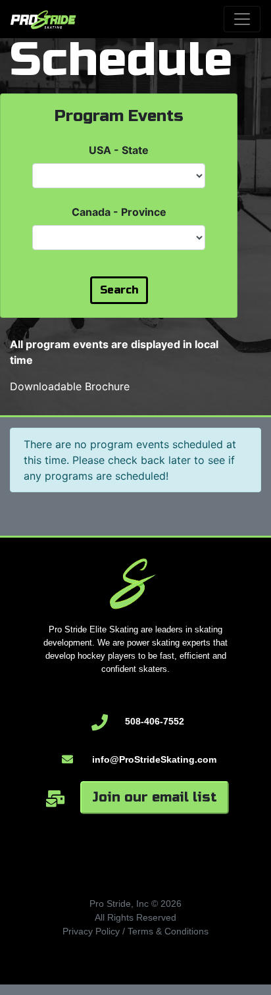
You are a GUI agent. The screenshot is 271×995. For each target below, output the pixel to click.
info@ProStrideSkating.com (154, 759)
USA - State (119, 150)
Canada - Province (119, 211)
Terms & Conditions (168, 931)
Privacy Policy (91, 931)
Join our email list (154, 797)
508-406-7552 (154, 721)
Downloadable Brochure (70, 386)
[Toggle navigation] (242, 19)
